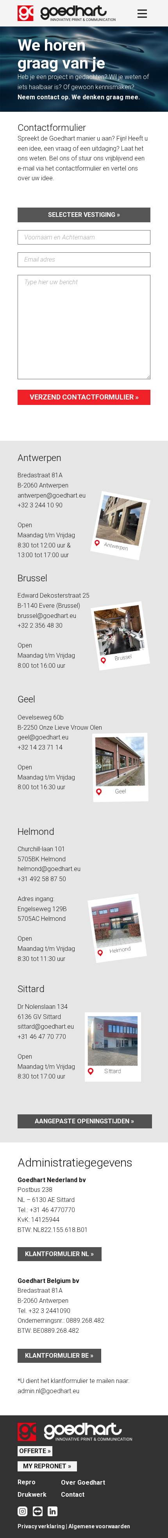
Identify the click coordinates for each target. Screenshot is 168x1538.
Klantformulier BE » (59, 1355)
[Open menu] (142, 13)
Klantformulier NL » (59, 1254)
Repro (27, 1482)
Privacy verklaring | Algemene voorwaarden (74, 1526)
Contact (72, 1494)
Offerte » (35, 1451)
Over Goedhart (83, 1482)
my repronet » (47, 1466)
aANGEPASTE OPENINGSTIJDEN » (84, 1121)
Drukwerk (32, 1494)
